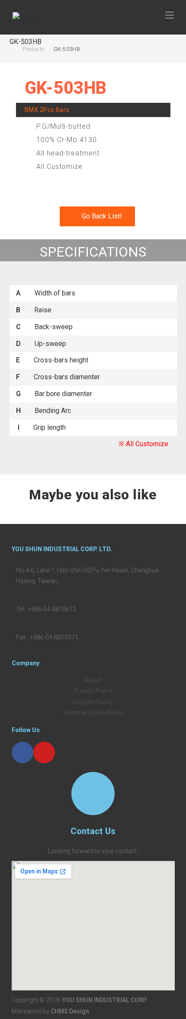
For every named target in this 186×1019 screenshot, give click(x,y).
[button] (97, 216)
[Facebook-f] (22, 752)
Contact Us (93, 831)
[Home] (11, 49)
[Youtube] (44, 752)
